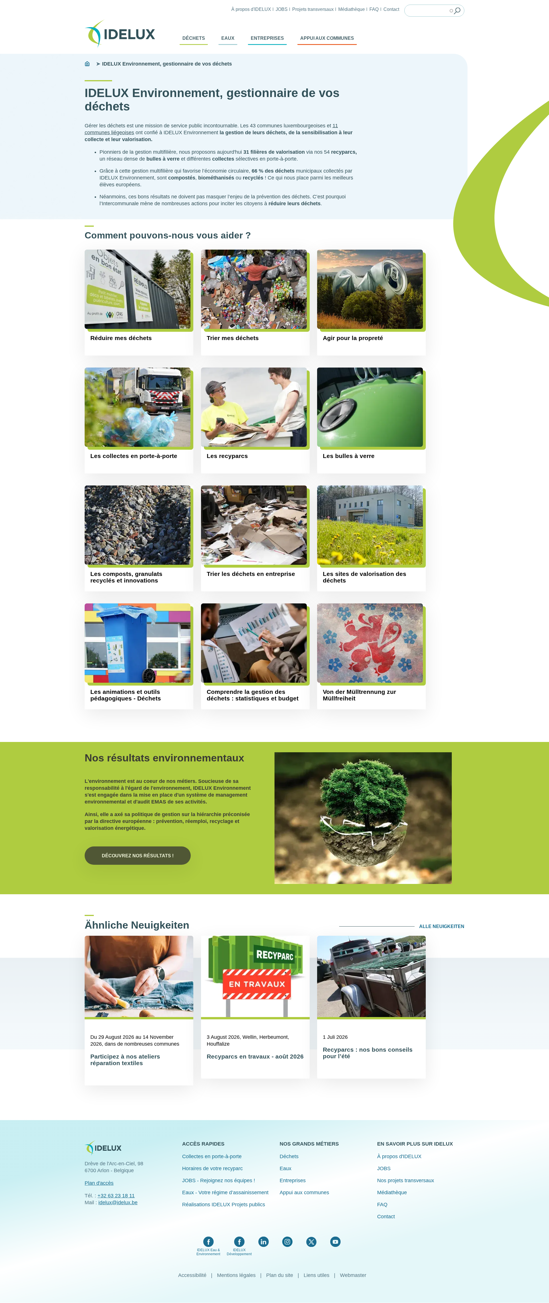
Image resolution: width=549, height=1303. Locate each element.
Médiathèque (351, 9)
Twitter (311, 1242)
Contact (391, 9)
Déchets (193, 38)
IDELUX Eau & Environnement (208, 1252)
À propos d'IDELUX (251, 9)
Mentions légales (236, 1275)
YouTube (335, 1242)
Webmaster (353, 1275)
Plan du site (279, 1275)
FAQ (374, 9)
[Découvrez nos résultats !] (363, 818)
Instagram (287, 1242)
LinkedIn (263, 1242)
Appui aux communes (327, 38)
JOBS (282, 9)
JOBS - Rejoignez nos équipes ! (218, 1180)
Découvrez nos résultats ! (138, 855)
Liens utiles (316, 1275)
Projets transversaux (313, 9)
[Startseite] (122, 33)
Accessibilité (192, 1275)
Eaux (227, 38)
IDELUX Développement (239, 1252)
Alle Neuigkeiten (441, 926)
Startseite (87, 63)
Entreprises (267, 38)
